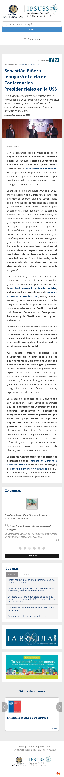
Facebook (51, 60)
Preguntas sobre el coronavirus (29, 749)
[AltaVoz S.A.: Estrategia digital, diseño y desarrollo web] (58, 773)
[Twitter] (57, 60)
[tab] (12, 574)
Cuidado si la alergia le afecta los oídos (28, 616)
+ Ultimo (25, 574)
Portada (22, 64)
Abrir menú (33, 39)
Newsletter (45, 746)
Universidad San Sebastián (40, 168)
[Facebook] (51, 60)
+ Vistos (12, 574)
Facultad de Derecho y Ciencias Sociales (33, 288)
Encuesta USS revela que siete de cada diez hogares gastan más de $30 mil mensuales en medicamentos (31, 599)
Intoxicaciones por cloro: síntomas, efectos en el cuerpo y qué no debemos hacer (31, 589)
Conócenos (32, 746)
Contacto (51, 749)
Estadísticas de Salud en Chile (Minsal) (27, 717)
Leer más (32, 555)
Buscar (32, 29)
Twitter (57, 60)
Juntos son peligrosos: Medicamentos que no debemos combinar (31, 581)
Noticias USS (33, 64)
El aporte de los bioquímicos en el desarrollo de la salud (31, 608)
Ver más (53, 728)
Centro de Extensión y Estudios (28, 468)
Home (21, 746)
